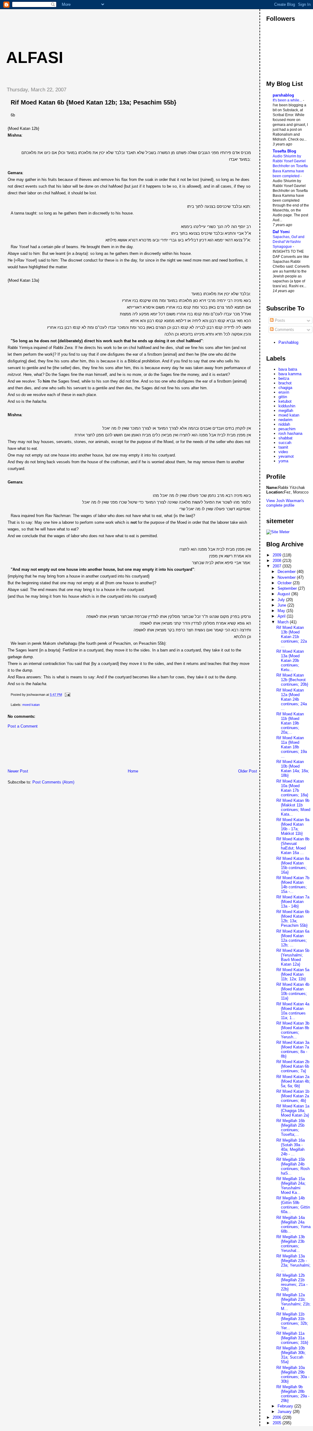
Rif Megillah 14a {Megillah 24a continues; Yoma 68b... (293, 1224)
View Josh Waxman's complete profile (285, 503)
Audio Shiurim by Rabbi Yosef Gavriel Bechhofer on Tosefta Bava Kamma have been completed (290, 166)
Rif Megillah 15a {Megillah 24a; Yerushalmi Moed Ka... (291, 1185)
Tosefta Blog (284, 151)
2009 (277, 555)
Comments (284, 329)
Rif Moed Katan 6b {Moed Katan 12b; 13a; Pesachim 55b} (93, 102)
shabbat (285, 438)
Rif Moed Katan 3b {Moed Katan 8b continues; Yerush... (292, 1030)
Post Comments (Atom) (53, 782)
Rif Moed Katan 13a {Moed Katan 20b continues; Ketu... (290, 660)
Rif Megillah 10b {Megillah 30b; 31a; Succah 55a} (291, 1355)
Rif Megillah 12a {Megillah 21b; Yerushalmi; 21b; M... (293, 1302)
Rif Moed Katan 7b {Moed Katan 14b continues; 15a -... (292, 884)
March (284, 622)
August (284, 594)
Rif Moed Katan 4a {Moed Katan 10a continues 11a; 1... (292, 1011)
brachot (285, 383)
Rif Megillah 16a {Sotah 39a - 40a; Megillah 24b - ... (290, 1147)
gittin (282, 396)
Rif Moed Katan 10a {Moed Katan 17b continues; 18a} (292, 788)
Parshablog (288, 342)
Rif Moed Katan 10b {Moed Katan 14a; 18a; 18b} (292, 768)
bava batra (287, 369)
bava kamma (289, 374)
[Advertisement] (113, 23)
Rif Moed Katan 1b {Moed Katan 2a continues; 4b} (292, 1096)
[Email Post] (66, 694)
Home (133, 771)
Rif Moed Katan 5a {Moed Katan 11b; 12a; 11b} (292, 974)
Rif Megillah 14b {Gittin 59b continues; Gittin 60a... (293, 1205)
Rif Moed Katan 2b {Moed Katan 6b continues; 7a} (292, 1066)
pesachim (287, 429)
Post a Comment (23, 726)
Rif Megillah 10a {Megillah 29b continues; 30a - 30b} (292, 1374)
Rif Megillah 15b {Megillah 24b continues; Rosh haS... (293, 1166)
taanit (283, 447)
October (285, 583)
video (283, 451)
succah (284, 442)
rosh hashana (290, 433)
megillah (285, 410)
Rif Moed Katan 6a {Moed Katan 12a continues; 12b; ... (292, 938)
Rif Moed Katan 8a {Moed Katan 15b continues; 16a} (292, 865)
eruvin (283, 392)
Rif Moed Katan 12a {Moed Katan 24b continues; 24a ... (291, 699)
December (287, 571)
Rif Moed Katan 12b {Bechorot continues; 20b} (292, 680)
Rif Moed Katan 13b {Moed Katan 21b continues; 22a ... (291, 636)
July (282, 599)
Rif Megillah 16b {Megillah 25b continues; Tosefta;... (290, 1127)
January (285, 1411)
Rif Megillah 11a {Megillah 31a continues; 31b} (292, 1338)
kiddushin (286, 406)
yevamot (286, 456)
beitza (283, 378)
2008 (277, 560)
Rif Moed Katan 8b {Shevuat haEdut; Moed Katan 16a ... (292, 846)
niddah (284, 424)
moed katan (31, 704)
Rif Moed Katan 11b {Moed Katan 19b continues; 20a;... (290, 723)
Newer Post (18, 771)
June (282, 605)
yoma (283, 461)
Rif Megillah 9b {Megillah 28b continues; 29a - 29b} (292, 1394)
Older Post (247, 771)
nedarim (285, 419)
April (282, 616)
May (282, 610)
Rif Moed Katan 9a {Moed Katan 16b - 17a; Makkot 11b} (292, 826)
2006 (277, 1417)
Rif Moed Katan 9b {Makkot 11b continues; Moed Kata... (293, 807)
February (286, 1406)
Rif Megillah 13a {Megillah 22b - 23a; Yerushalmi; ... (293, 1263)
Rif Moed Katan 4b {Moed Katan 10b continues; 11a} (292, 991)
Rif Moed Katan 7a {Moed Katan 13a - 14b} (292, 901)
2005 (277, 1423)
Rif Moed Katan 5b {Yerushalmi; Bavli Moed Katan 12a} (292, 957)
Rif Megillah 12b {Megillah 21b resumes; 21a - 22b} (291, 1282)
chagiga (285, 387)
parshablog (283, 95)
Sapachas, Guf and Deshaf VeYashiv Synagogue (288, 242)
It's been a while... (288, 100)
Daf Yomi (281, 231)
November (287, 577)
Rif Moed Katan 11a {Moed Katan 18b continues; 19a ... (291, 747)
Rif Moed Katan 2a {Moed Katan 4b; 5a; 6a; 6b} (293, 1081)
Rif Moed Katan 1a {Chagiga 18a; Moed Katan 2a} (292, 1110)
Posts (279, 320)
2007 (277, 566)
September (288, 588)
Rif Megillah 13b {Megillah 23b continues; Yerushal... (290, 1244)
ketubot (285, 401)
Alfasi (34, 57)
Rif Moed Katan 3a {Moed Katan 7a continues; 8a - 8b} (292, 1049)
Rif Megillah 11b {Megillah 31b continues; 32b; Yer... (292, 1321)
